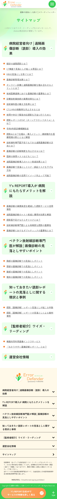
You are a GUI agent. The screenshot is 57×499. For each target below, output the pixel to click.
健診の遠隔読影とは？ (17, 63)
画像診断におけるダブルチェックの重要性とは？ (29, 230)
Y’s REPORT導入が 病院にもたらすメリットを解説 (27, 190)
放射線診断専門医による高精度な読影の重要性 (28, 225)
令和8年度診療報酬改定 (17, 128)
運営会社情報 (19, 356)
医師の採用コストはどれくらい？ (22, 156)
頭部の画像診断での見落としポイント (24, 266)
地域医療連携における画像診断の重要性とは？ (28, 93)
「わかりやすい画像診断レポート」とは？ (26, 346)
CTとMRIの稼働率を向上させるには (23, 109)
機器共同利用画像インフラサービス (23, 341)
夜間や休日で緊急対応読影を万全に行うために (28, 114)
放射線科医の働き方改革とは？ (21, 104)
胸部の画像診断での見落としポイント (24, 260)
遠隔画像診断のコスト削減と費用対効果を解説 (28, 214)
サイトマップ (9, 454)
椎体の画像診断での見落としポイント (24, 277)
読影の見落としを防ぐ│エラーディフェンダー (38, 12)
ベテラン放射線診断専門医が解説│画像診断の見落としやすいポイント (27, 245)
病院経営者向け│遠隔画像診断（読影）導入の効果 (27, 48)
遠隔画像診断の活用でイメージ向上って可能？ (28, 175)
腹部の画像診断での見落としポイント (24, 271)
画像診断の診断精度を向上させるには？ (25, 151)
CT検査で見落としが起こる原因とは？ (24, 68)
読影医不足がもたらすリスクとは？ (23, 219)
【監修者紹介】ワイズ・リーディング (27, 328)
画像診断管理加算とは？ (18, 79)
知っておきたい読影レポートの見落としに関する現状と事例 (27, 292)
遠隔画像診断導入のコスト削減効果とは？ (26, 161)
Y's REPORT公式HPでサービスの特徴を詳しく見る (21, 493)
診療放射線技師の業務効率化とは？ (23, 98)
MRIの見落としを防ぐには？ (19, 74)
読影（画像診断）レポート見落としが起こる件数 (29, 307)
